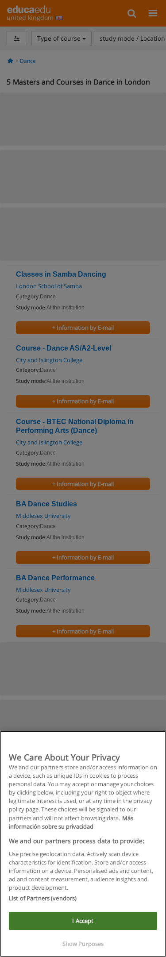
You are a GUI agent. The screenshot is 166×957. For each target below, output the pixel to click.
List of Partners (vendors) (43, 898)
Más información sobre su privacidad (71, 822)
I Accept (82, 921)
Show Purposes (83, 944)
